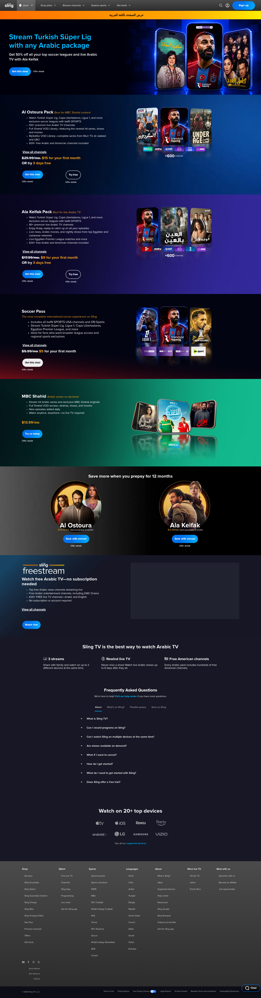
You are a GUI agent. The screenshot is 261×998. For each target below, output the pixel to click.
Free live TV (66, 876)
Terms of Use (108, 991)
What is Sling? (164, 876)
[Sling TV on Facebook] (28, 962)
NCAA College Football (102, 909)
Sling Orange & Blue (34, 916)
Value (160, 883)
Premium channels (33, 929)
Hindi (131, 876)
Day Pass (28, 922)
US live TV (195, 876)
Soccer (94, 936)
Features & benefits (167, 922)
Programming (67, 896)
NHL (93, 916)
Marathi (132, 909)
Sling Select (29, 889)
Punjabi (132, 896)
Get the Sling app (69, 909)
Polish (131, 942)
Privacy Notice (123, 991)
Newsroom (163, 902)
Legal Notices (165, 991)
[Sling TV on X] (38, 962)
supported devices (136, 843)
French (132, 922)
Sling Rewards (164, 916)
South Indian (134, 916)
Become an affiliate (228, 883)
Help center (163, 896)
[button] (20, 71)
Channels (65, 883)
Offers (27, 936)
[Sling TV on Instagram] (33, 962)
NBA (93, 896)
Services (28, 876)
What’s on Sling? (115, 707)
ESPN (93, 889)
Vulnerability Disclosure (229, 991)
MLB (93, 949)
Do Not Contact (181, 991)
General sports (98, 876)
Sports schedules (99, 883)
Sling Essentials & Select (35, 896)
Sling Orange (30, 902)
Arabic (131, 889)
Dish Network (34, 974)
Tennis (94, 922)
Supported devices (166, 889)
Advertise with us (227, 876)
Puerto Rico (195, 889)
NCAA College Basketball (103, 942)
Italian (131, 929)
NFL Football (97, 902)
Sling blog (65, 889)
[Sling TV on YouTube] (23, 962)
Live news (66, 902)
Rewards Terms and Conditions (203, 991)
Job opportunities (227, 889)
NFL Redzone (97, 929)
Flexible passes (138, 707)
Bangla (132, 902)
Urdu (131, 883)
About (98, 707)
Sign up (244, 5)
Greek (131, 936)
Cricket (94, 956)
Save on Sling (158, 707)
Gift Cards (29, 942)
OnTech (37, 979)
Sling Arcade (163, 909)
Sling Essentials (31, 883)
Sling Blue (29, 909)
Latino (192, 883)
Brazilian (132, 949)
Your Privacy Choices (141, 991)
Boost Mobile (34, 969)
